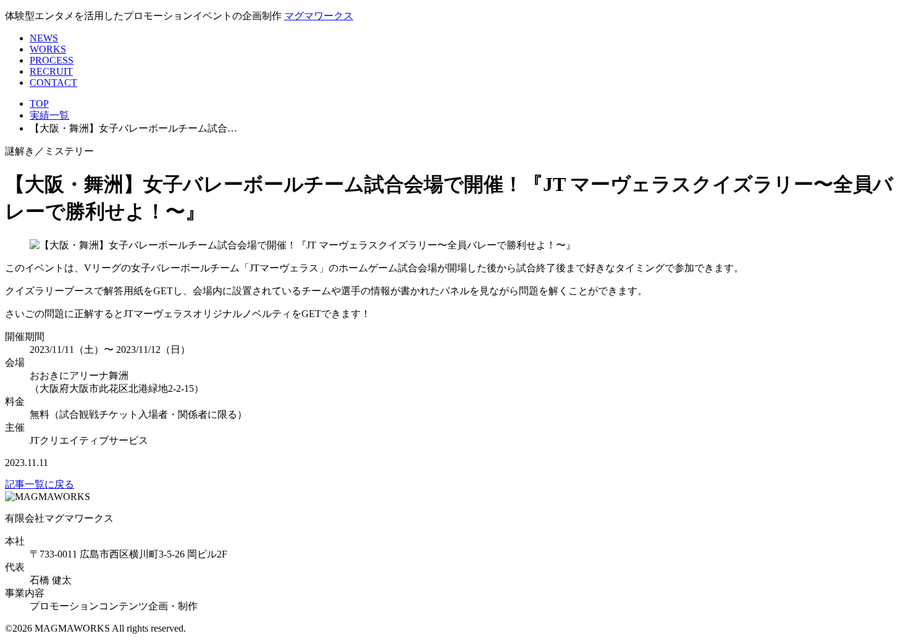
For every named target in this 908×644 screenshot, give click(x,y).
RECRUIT (51, 71)
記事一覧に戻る (39, 484)
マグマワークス (318, 16)
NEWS (44, 38)
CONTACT (53, 82)
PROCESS (52, 60)
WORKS (48, 49)
